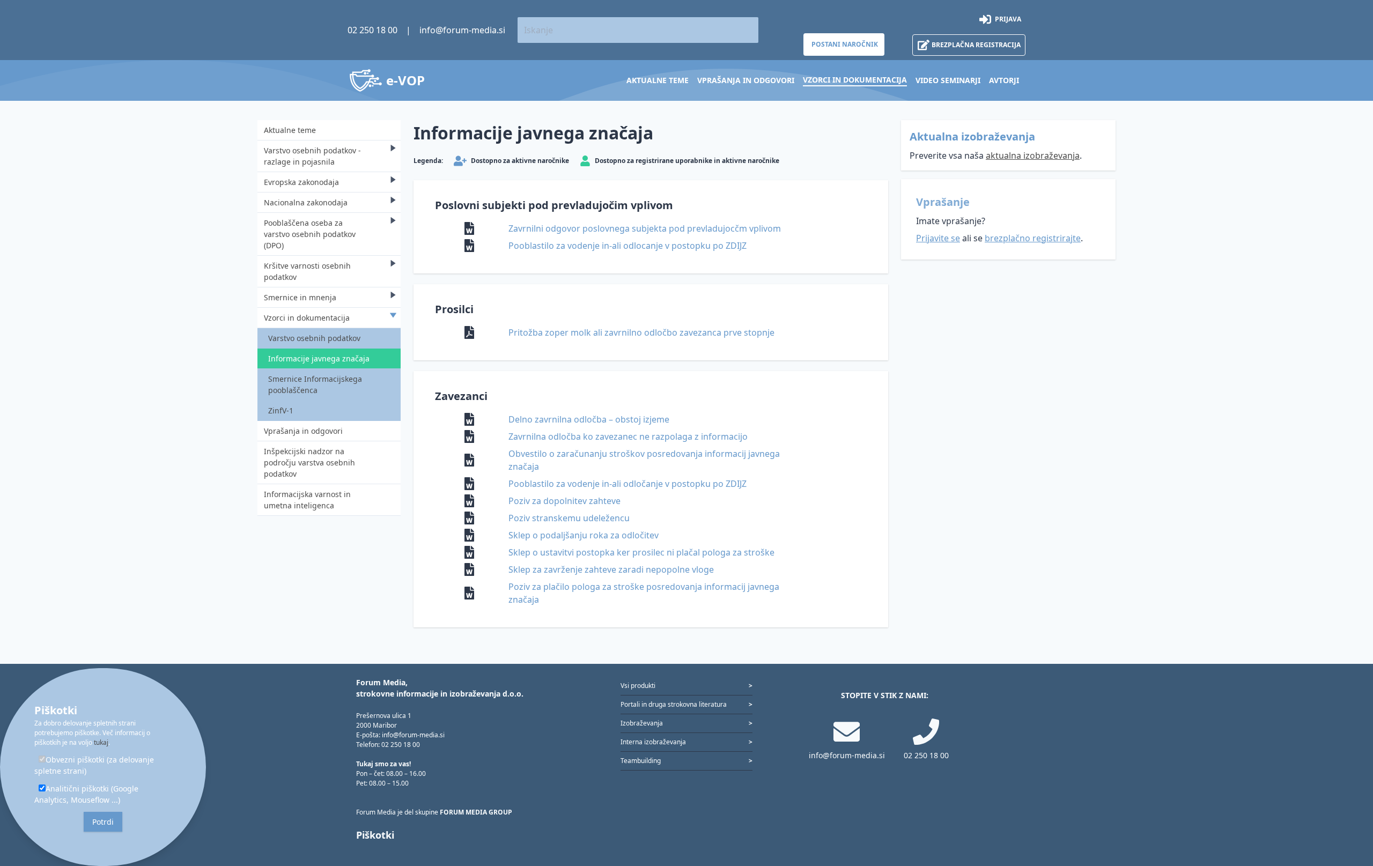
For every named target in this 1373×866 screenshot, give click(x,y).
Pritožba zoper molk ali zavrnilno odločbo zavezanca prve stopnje (641, 332)
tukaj (101, 742)
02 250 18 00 (372, 30)
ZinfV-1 (280, 410)
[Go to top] (1347, 801)
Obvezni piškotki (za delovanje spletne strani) (94, 765)
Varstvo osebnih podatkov (314, 338)
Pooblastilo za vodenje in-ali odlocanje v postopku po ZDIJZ (627, 245)
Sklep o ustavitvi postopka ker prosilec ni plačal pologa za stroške (641, 552)
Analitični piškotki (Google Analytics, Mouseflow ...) (86, 794)
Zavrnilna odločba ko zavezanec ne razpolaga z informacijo (628, 436)
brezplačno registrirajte (1033, 238)
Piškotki (375, 834)
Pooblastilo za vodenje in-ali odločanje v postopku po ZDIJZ (627, 484)
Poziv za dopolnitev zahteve (564, 501)
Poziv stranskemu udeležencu (569, 518)
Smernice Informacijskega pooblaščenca (315, 384)
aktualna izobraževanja (1033, 155)
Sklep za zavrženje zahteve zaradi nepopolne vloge (611, 569)
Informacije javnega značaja (319, 358)
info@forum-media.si (462, 30)
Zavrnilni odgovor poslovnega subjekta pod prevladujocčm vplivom (644, 228)
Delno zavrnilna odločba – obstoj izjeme (588, 419)
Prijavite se (938, 238)
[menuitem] (657, 80)
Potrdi (103, 822)
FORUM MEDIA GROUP (476, 812)
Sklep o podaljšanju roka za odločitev (583, 535)
